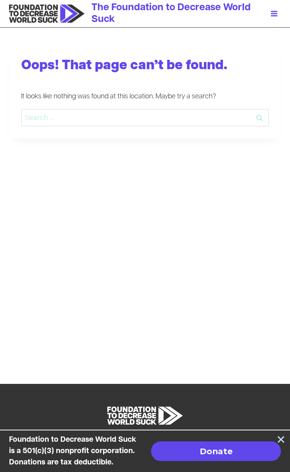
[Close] (281, 439)
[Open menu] (274, 14)
